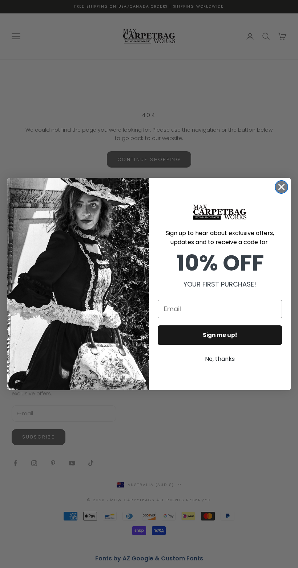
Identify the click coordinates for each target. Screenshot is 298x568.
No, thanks (220, 359)
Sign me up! (220, 335)
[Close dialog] (281, 187)
